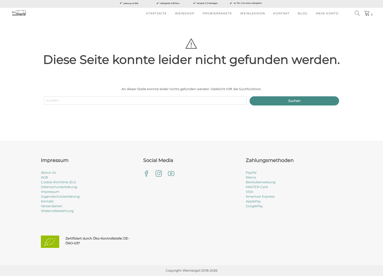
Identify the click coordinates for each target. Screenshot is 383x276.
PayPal (251, 172)
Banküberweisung (260, 182)
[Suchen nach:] (145, 102)
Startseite (156, 13)
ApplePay (253, 201)
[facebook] (146, 174)
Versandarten (51, 206)
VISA (249, 192)
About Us (48, 172)
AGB (44, 177)
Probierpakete (217, 13)
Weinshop (184, 13)
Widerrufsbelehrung (57, 211)
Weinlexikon (252, 13)
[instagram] (159, 174)
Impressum (50, 192)
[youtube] (171, 174)
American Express (260, 196)
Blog (303, 13)
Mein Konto (327, 13)
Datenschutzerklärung (59, 187)
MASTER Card (257, 187)
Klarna (251, 177)
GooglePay (254, 206)
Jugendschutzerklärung (60, 196)
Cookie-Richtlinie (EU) (58, 182)
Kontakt (281, 13)
